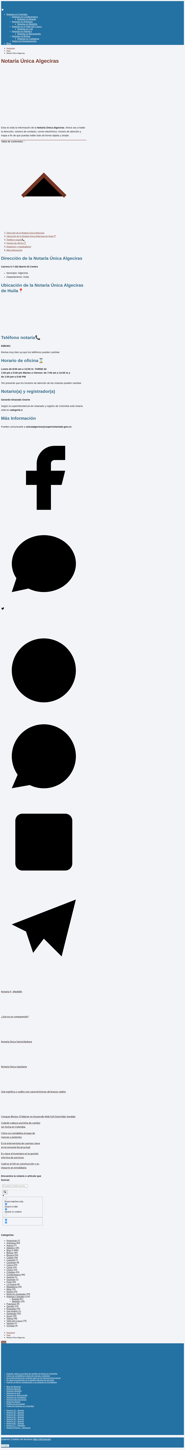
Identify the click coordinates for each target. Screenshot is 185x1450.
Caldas (10, 1257)
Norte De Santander (16, 1294)
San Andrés (12, 1311)
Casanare (11, 1262)
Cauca (10, 1265)
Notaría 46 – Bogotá (15, 1415)
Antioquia (11, 1243)
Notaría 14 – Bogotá (15, 1410)
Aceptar (5, 1446)
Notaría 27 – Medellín (16, 1425)
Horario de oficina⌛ (16, 243)
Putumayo (11, 1304)
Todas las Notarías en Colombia (20, 1406)
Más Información (14, 250)
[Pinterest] (44, 712)
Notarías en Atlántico (22, 31)
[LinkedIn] (44, 884)
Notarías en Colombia (17, 14)
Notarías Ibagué (13, 1402)
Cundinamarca (14, 1275)
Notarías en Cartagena (28, 39)
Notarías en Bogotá (26, 19)
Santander (12, 1313)
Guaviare (11, 1279)
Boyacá (10, 1255)
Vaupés (10, 1323)
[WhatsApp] (44, 798)
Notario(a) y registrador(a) (19, 247)
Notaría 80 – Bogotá (15, 1423)
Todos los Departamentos (24, 41)
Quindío (10, 1306)
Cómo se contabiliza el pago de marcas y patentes (28, 1376)
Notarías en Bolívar (21, 36)
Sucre (9, 1316)
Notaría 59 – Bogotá (15, 1419)
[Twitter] (21, 626)
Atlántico (11, 1248)
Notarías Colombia (16, 1296)
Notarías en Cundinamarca (25, 17)
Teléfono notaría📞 (16, 240)
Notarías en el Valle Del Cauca (27, 26)
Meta (9, 1289)
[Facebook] (44, 520)
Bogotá (15, 1299)
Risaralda (11, 1309)
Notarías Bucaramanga (16, 1399)
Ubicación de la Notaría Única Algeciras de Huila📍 (31, 236)
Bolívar (10, 1253)
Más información (42, 1439)
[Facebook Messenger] (44, 605)
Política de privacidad (16, 1404)
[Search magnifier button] (5, 1192)
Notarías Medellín (14, 1391)
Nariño (10, 1292)
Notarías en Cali (25, 29)
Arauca (10, 1245)
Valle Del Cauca (14, 1321)
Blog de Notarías (14, 1386)
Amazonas (12, 1240)
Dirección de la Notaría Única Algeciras (25, 233)
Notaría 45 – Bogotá (15, 1412)
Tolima (10, 1318)
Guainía (10, 1277)
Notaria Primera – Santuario (18, 1428)
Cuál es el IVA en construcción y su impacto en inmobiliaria (32, 1382)
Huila (9, 1282)
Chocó (10, 1270)
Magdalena (12, 1287)
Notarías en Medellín (27, 24)
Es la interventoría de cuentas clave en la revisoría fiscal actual (33, 1378)
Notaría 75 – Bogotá (15, 1421)
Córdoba (11, 1272)
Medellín (16, 1301)
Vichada (10, 1326)
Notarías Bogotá (13, 1389)
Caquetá (11, 1260)
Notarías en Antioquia (22, 22)
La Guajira (12, 1284)
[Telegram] (44, 970)
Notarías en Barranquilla (29, 34)
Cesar (9, 1267)
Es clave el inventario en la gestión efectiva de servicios (30, 1380)
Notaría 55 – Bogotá (15, 1417)
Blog (9, 43)
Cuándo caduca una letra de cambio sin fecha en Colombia (32, 1374)
